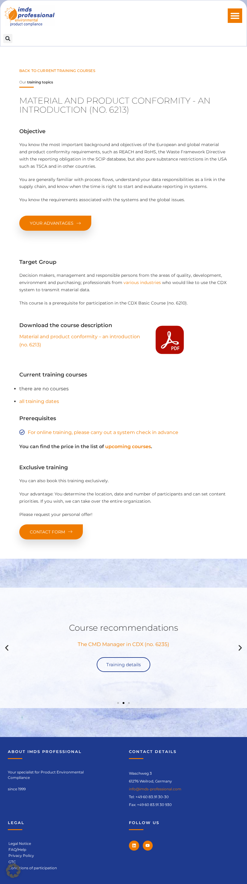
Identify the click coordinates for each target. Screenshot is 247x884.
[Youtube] (148, 846)
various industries (142, 282)
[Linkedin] (134, 846)
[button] (235, 15)
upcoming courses (128, 446)
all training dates (39, 401)
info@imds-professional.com (155, 789)
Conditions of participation (32, 868)
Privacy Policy (21, 855)
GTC (12, 862)
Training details (123, 664)
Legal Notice (19, 843)
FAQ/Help (17, 849)
